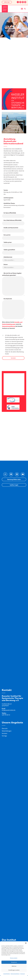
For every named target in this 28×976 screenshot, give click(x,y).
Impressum (22, 973)
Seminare (4, 733)
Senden (13, 358)
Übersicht (4, 728)
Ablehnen (14, 966)
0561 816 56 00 (6, 715)
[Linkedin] (23, 2)
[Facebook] (20, 2)
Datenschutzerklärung (15, 973)
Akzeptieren (14, 962)
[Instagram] (18, 2)
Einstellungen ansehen (14, 970)
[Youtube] (25, 2)
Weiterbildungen (6, 731)
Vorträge (4, 736)
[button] (26, 943)
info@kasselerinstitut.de (8, 710)
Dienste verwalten (13, 958)
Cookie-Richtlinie (6, 973)
